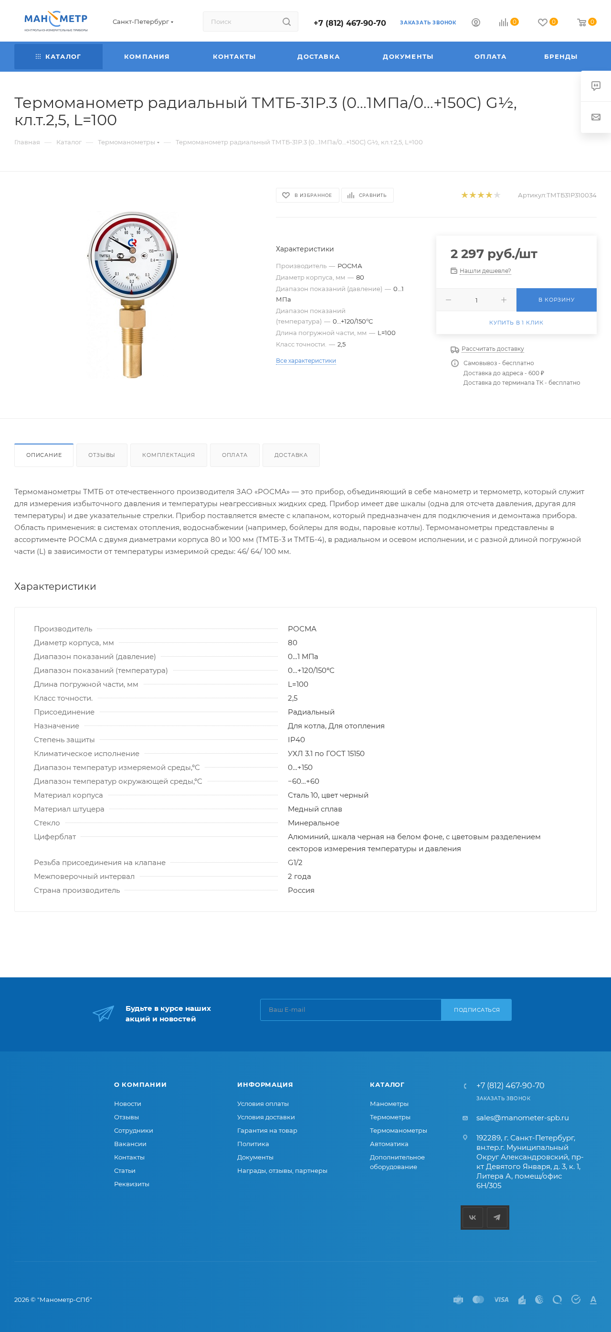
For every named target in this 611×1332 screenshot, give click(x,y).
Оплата (235, 455)
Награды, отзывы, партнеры (282, 1170)
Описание (44, 455)
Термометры (390, 1117)
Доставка (291, 455)
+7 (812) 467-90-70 (350, 23)
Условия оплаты (263, 1103)
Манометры (389, 1103)
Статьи (125, 1170)
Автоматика (389, 1144)
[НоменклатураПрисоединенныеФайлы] (136, 294)
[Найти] (286, 21)
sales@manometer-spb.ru (522, 1117)
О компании (140, 1084)
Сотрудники (133, 1130)
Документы (255, 1157)
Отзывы (102, 455)
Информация (265, 1084)
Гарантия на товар (267, 1130)
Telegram (497, 1217)
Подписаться (477, 1010)
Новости (127, 1103)
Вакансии (130, 1144)
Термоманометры (398, 1130)
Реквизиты (131, 1184)
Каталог (387, 1084)
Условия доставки (266, 1117)
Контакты (129, 1157)
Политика (253, 1144)
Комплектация (168, 455)
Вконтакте (473, 1217)
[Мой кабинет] (476, 24)
